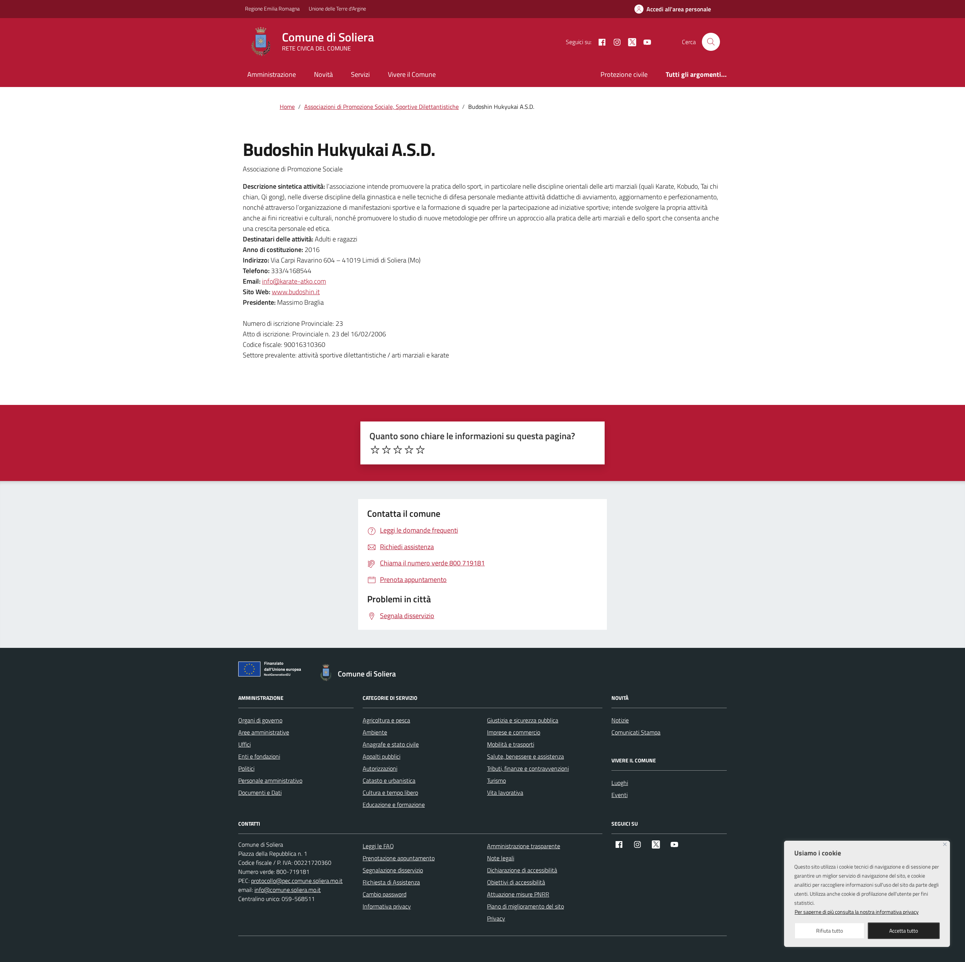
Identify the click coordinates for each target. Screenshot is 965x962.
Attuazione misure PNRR (518, 894)
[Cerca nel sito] (711, 42)
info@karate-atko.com (294, 281)
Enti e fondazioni (259, 756)
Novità (323, 74)
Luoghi (619, 782)
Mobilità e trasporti (510, 744)
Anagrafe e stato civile (391, 744)
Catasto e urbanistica (389, 780)
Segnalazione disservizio (393, 870)
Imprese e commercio (513, 732)
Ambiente (375, 732)
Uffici (244, 744)
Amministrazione (271, 74)
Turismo (496, 780)
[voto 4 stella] (409, 449)
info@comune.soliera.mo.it (287, 889)
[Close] (945, 844)
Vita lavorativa (505, 792)
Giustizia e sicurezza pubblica (522, 720)
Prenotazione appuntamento (399, 858)
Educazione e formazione (394, 804)
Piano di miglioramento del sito (525, 906)
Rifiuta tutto (829, 931)
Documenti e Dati (260, 792)
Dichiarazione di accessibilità (522, 870)
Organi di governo (260, 720)
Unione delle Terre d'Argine (337, 8)
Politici (246, 768)
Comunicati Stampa (635, 732)
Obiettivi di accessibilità (516, 882)
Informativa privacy (387, 906)
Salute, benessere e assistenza (525, 756)
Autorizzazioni (380, 768)
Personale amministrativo (270, 780)
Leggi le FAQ (378, 846)
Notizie (620, 720)
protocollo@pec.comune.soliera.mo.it (297, 880)
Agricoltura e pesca (386, 720)
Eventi (619, 794)
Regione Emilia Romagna (272, 8)
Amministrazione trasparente (523, 846)
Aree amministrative (263, 732)
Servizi (360, 74)
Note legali (500, 858)
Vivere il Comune (412, 74)
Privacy (496, 918)
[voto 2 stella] (386, 449)
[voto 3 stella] (397, 449)
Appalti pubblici (381, 756)
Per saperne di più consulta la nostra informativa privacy (857, 912)
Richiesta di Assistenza (391, 882)
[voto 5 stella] (420, 449)
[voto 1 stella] (375, 449)
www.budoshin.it (296, 292)
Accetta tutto (903, 931)
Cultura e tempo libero (390, 792)
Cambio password (384, 894)
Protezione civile (624, 74)
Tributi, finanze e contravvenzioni (528, 768)
